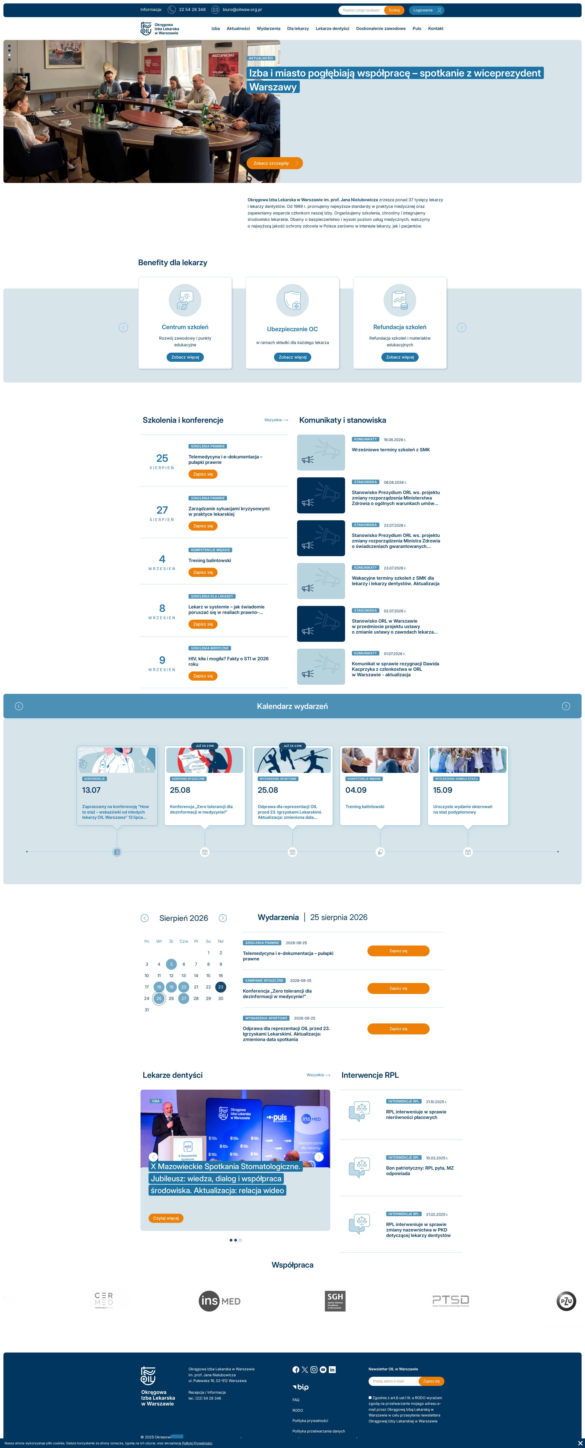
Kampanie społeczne (188, 778)
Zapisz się (203, 474)
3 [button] (9, 55)
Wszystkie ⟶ (276, 419)
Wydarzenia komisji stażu (456, 778)
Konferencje (94, 778)
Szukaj (394, 10)
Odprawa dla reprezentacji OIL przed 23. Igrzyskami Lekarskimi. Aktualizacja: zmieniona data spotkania (290, 812)
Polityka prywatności (310, 1420)
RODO (297, 1410)
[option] (185, 323)
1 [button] (9, 45)
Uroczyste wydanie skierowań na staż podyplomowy (462, 809)
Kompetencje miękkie (364, 778)
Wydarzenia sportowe (278, 778)
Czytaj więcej (166, 1206)
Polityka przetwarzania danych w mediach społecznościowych (319, 1434)
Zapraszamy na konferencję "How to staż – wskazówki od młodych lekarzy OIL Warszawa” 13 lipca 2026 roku (115, 812)
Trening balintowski (365, 806)
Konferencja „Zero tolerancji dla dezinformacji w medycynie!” (201, 809)
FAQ (295, 1400)
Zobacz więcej (185, 357)
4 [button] (9, 59)
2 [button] (9, 50)
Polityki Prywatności (197, 1443)
